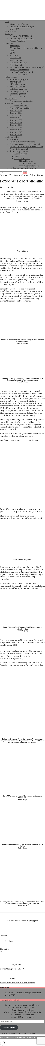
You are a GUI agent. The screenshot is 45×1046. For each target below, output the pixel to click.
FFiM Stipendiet (17, 65)
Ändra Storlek (20, 154)
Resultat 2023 (16, 118)
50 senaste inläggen (19, 24)
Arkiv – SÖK (15, 29)
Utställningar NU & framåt (22, 38)
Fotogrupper (11, 77)
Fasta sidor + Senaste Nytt (22, 26)
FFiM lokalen (15, 57)
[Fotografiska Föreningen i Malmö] (22, 17)
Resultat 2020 (16, 125)
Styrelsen (14, 55)
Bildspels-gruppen (18, 84)
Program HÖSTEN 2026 (21, 36)
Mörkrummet (16, 60)
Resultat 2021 (16, 122)
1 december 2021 (7, 187)
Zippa (17, 156)
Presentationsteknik (19, 149)
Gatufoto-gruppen (18, 89)
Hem (7, 21)
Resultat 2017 (16, 132)
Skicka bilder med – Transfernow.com (28, 162)
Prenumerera (9, 1027)
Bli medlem (15, 45)
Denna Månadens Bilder (21, 108)
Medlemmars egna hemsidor (23, 168)
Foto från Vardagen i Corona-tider (26, 144)
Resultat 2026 (16, 110)
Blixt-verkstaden (17, 86)
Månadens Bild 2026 (14, 103)
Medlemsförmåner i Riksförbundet (23, 73)
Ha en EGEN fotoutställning (22, 142)
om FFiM (9, 43)
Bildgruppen (15, 81)
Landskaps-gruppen (19, 91)
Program (10, 32)
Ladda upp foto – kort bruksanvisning (27, 146)
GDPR (12, 53)
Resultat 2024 (16, 115)
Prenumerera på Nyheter (21, 101)
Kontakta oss (11, 98)
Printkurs (14, 139)
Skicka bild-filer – (22, 158)
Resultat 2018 (16, 130)
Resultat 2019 (16, 127)
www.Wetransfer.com (29, 166)
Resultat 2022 (16, 120)
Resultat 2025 (16, 113)
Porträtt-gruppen (18, 93)
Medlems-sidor (12, 137)
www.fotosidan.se (22, 196)
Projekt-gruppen (17, 96)
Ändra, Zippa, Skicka (19, 151)
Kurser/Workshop (18, 41)
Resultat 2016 (16, 134)
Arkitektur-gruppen (19, 79)
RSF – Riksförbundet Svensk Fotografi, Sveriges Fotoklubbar (27, 68)
